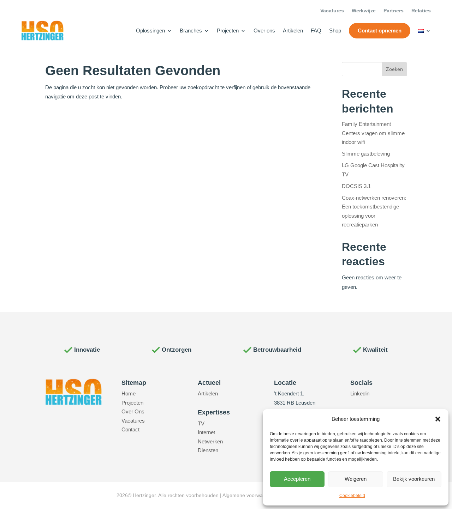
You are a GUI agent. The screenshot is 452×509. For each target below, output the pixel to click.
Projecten (228, 31)
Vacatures (332, 10)
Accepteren (297, 479)
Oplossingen (150, 31)
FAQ (316, 31)
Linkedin (359, 393)
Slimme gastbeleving (366, 154)
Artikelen (293, 31)
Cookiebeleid (352, 495)
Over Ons (132, 411)
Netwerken (210, 441)
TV (201, 423)
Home (128, 393)
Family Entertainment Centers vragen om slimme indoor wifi (373, 133)
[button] (437, 419)
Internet (206, 432)
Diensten (208, 450)
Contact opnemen (380, 31)
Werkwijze (364, 10)
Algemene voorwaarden (249, 495)
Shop (335, 31)
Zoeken (394, 69)
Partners (393, 10)
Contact (130, 429)
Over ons (264, 31)
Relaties (421, 10)
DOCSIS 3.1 (356, 186)
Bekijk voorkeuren (414, 479)
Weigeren (356, 479)
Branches (191, 31)
